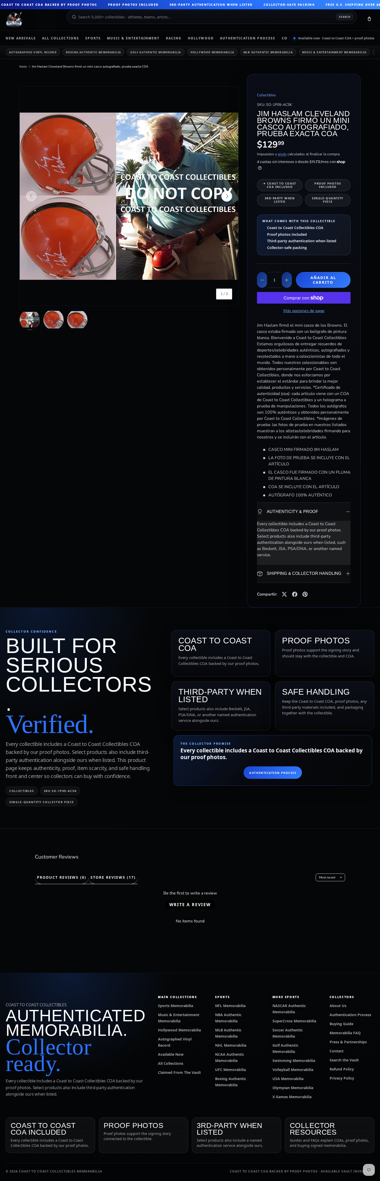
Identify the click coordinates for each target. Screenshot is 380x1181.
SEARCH (345, 17)
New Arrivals (21, 38)
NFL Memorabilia (230, 1005)
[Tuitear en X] (284, 594)
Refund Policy (342, 1069)
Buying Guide (341, 1023)
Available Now (171, 1054)
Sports (93, 38)
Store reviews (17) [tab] (112, 877)
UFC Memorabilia (230, 1069)
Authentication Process (248, 38)
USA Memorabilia (287, 1078)
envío (282, 154)
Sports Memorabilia (175, 1005)
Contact (337, 1050)
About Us (338, 1005)
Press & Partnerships (348, 1041)
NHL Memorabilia (230, 1045)
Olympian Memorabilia (292, 1087)
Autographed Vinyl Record (33, 52)
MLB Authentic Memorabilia (268, 52)
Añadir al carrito (323, 280)
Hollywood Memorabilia (212, 52)
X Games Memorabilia (291, 1096)
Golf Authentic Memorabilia (155, 52)
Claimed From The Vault (179, 1072)
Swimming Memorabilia (293, 1060)
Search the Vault (344, 1060)
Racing (174, 38)
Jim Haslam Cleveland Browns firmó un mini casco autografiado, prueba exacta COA (90, 66)
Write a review (190, 904)
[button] (369, 20)
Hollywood (201, 38)
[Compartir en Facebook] (295, 594)
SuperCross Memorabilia (294, 1020)
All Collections (60, 38)
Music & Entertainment (133, 38)
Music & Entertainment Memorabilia (334, 52)
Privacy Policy (342, 1078)
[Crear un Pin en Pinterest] (305, 594)
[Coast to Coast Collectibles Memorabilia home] (32, 20)
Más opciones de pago (303, 311)
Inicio (23, 66)
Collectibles (266, 95)
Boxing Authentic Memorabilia (93, 52)
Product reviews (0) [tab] (61, 877)
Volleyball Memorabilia (292, 1069)
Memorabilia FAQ (345, 1032)
